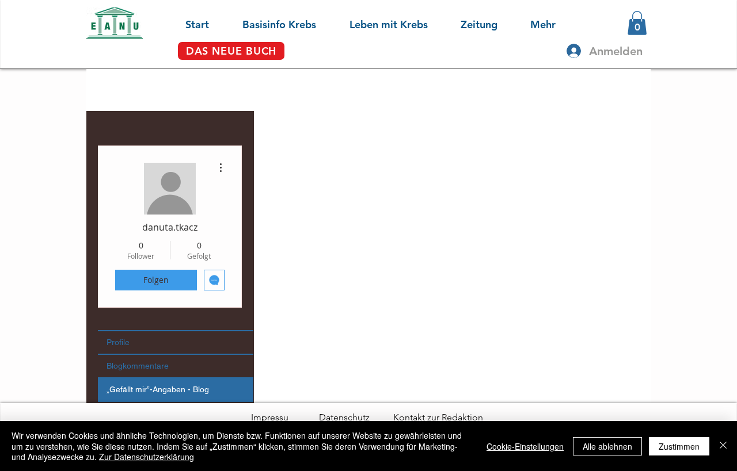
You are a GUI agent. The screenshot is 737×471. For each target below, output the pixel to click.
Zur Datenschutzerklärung (146, 456)
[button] (268, 23)
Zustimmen (679, 446)
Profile (118, 342)
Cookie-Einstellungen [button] (525, 446)
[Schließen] (723, 446)
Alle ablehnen (607, 446)
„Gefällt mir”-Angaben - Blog (158, 389)
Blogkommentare (138, 365)
